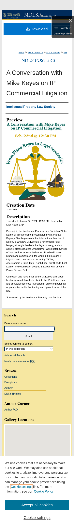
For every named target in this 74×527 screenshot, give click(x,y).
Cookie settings (21, 486)
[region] (37, 491)
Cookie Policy (43, 491)
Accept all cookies (37, 505)
